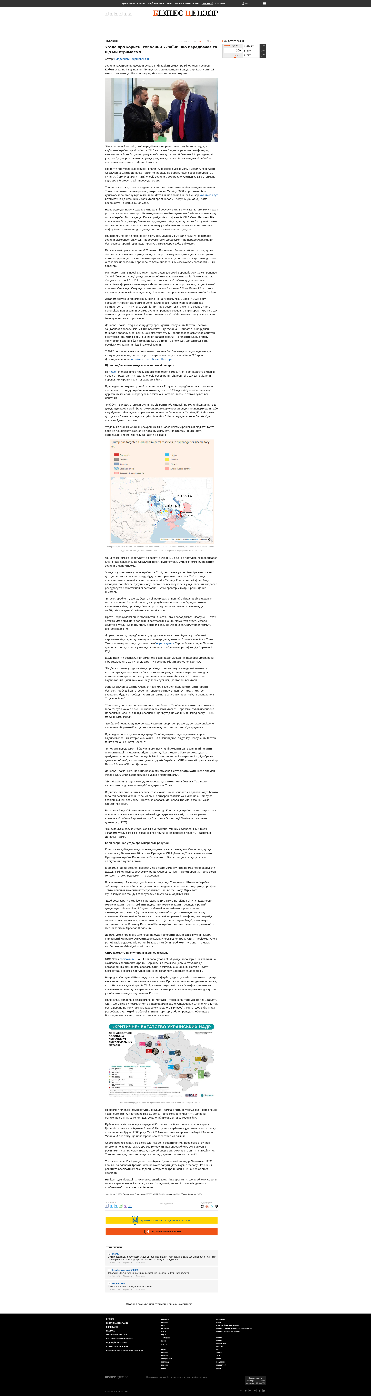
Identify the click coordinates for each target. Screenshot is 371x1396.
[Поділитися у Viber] (125, 1205)
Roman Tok (118, 1283)
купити (235, 46)
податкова (220, 1362)
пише (112, 371)
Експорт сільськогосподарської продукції (234, 1328)
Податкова (220, 1319)
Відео (170, 3)
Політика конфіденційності (119, 1339)
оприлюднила (165, 643)
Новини (141, 3)
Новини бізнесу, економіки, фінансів (124, 1350)
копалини (173, 1194)
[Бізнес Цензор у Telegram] (116, 14)
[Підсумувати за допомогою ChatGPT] (202, 1206)
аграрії (219, 1352)
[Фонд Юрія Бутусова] (161, 1220)
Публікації (207, 3)
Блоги (178, 3)
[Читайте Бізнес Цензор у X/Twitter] (245, 1390)
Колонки (220, 3)
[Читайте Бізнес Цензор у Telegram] (250, 1390)
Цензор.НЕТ (128, 3)
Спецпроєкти (166, 1359)
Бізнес (196, 3)
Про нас (110, 1319)
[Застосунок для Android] (120, 14)
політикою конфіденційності (194, 1377)
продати (227, 46)
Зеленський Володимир (137, 1194)
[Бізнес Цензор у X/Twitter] (111, 14)
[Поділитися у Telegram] (116, 1205)
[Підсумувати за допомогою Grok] (216, 1206)
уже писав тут (208, 195)
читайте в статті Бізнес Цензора (151, 359)
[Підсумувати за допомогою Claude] (207, 1206)
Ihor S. (115, 1254)
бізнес (219, 1337)
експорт (219, 1340)
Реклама (110, 1331)
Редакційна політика (116, 1343)
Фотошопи (165, 1338)
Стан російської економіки (227, 1325)
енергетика (221, 1343)
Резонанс (159, 3)
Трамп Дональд (191, 1194)
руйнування (221, 1365)
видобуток (114, 1194)
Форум (187, 3)
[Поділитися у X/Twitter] (111, 1205)
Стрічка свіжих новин (117, 1347)
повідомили (127, 959)
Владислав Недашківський (131, 58)
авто (218, 1356)
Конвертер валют (234, 41)
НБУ (217, 1349)
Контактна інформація (117, 1323)
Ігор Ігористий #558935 (125, 1270)
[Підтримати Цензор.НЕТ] (161, 1232)
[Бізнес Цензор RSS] (130, 14)
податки (219, 1346)
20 (211, 41)
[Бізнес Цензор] (185, 13)
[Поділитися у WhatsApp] (120, 1205)
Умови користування (117, 1335)
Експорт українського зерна (228, 1332)
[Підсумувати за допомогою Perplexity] (211, 1206)
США (159, 1194)
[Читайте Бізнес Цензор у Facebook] (241, 1390)
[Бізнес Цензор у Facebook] (107, 14)
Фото (163, 1332)
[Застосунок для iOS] (125, 14)
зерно (218, 1359)
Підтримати (112, 1327)
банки (218, 1322)
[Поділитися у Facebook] (107, 1205)
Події (150, 3)
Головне (165, 1356)
